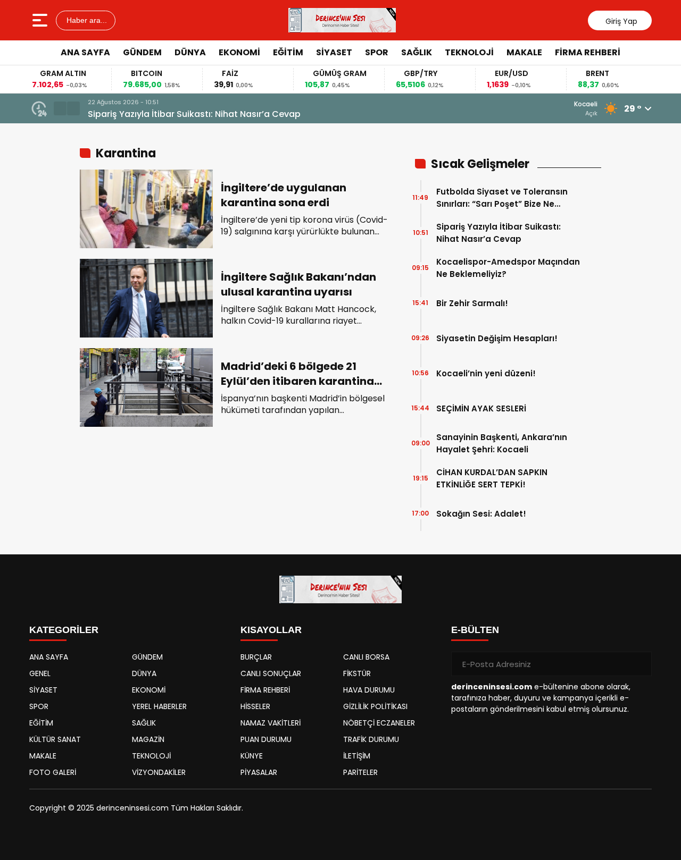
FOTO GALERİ (52, 772)
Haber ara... (85, 20)
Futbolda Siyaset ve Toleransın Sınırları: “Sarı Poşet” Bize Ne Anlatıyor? (502, 198)
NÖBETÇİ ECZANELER (379, 723)
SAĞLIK (416, 52)
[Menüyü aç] (41, 20)
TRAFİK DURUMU (371, 739)
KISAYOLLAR (271, 630)
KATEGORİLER (63, 630)
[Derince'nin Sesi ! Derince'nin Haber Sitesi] (342, 20)
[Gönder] (639, 664)
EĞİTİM (288, 52)
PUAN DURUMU (266, 739)
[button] (60, 108)
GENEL (40, 673)
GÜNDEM (142, 52)
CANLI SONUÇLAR (270, 673)
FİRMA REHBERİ (587, 52)
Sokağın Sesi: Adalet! (481, 513)
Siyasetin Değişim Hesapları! (497, 338)
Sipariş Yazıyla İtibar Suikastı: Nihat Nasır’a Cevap (194, 114)
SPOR (376, 52)
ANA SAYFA (85, 52)
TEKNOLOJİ (469, 52)
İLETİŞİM (356, 756)
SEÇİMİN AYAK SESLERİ (481, 408)
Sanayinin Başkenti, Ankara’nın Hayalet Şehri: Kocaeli (501, 443)
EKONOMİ (239, 52)
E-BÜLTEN (475, 630)
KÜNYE (251, 756)
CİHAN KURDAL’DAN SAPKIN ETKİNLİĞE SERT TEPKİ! (491, 478)
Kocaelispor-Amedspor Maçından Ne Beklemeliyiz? (508, 268)
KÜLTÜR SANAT (55, 739)
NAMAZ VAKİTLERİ (270, 723)
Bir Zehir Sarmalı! (472, 303)
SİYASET (334, 52)
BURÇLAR (256, 657)
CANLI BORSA (366, 657)
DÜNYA (190, 52)
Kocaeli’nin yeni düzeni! (486, 373)
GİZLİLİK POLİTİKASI (375, 706)
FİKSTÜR (357, 673)
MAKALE (524, 52)
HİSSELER (255, 706)
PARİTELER (360, 772)
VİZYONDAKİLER (159, 772)
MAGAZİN (148, 739)
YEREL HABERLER (159, 706)
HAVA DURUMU (369, 690)
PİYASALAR (258, 772)
